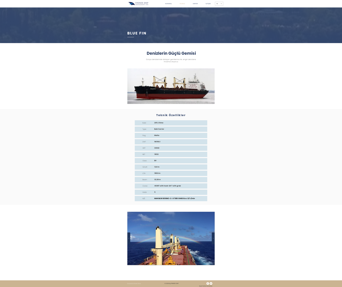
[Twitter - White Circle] (211, 283)
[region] (171, 86)
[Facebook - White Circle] (207, 283)
